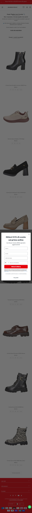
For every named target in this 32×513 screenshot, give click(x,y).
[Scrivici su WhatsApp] (29, 507)
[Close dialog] (29, 234)
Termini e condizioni (6, 271)
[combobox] (6, 262)
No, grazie (16, 277)
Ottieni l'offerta (16, 267)
